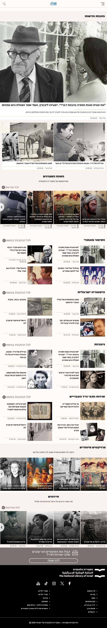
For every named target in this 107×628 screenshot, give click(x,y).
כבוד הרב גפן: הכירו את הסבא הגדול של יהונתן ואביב (68, 427)
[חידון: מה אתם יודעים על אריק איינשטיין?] (40, 527)
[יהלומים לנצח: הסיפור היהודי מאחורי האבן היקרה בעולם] (13, 207)
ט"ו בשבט (91, 591)
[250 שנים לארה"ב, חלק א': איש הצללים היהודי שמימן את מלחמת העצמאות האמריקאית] (40, 207)
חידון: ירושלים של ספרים (94, 542)
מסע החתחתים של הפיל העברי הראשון (34, 163)
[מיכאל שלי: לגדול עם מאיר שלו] (39, 275)
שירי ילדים (43, 594)
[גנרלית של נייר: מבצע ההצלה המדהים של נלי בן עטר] (79, 142)
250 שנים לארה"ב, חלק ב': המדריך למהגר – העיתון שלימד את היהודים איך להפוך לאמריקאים (68, 218)
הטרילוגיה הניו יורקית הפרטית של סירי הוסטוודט (69, 375)
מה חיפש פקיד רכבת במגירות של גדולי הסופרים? (16, 250)
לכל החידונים (13, 507)
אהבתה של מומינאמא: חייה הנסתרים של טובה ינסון (15, 375)
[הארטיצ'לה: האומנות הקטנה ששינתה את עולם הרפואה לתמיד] (39, 411)
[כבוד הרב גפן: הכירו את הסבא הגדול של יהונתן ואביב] (92, 431)
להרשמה (54, 560)
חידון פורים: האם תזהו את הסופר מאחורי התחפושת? (68, 540)
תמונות (45, 601)
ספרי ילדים (43, 591)
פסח (93, 598)
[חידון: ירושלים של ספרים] (94, 527)
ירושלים (91, 612)
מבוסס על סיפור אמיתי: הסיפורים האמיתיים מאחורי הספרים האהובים (40, 486)
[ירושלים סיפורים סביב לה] (39, 327)
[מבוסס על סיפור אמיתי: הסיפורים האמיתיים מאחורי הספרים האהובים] (40, 474)
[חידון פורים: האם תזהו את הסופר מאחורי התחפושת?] (67, 527)
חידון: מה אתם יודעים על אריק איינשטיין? (41, 540)
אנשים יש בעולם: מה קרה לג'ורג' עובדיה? (69, 322)
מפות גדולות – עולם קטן (37, 605)
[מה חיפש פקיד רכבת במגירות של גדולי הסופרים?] (39, 254)
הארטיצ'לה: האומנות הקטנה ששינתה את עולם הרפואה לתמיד (16, 407)
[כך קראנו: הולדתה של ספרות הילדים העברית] (67, 474)
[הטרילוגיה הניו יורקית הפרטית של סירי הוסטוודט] (92, 379)
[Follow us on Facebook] (69, 583)
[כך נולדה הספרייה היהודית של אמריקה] (92, 411)
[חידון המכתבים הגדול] (13, 527)
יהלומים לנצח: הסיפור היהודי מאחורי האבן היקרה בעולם (14, 219)
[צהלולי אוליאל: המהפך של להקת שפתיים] (92, 275)
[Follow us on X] (62, 583)
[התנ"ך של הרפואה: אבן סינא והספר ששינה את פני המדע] (94, 207)
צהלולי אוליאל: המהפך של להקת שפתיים (68, 270)
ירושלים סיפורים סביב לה (16, 322)
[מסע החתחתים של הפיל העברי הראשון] (27, 142)
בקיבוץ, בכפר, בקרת (17, 299)
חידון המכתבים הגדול (16, 542)
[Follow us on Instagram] (54, 583)
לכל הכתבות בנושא (18, 240)
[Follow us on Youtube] (38, 583)
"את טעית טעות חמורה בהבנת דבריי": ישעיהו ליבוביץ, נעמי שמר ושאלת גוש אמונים (54, 105)
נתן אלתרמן (90, 601)
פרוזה (45, 598)
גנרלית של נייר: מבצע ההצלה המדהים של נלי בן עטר (79, 163)
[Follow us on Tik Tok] (46, 583)
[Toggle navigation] (102, 4)
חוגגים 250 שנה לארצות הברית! (95, 487)
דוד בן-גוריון (89, 605)
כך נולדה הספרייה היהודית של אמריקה (69, 405)
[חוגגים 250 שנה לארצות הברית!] (94, 474)
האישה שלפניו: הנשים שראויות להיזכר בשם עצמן (14, 487)
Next (2, 207)
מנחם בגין (91, 608)
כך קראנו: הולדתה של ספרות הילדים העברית (69, 487)
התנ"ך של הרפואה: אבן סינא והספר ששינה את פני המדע (93, 220)
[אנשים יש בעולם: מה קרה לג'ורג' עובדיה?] (92, 327)
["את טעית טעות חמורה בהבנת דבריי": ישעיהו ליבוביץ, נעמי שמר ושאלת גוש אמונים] (53, 62)
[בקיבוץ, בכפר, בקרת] (39, 306)
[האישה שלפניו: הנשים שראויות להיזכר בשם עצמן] (13, 474)
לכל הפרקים (12, 187)
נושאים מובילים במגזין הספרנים (34, 608)
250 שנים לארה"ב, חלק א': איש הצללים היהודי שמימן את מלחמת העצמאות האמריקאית (41, 218)
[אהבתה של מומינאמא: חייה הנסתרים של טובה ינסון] (39, 379)
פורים (92, 594)
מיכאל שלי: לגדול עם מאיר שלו (16, 270)
